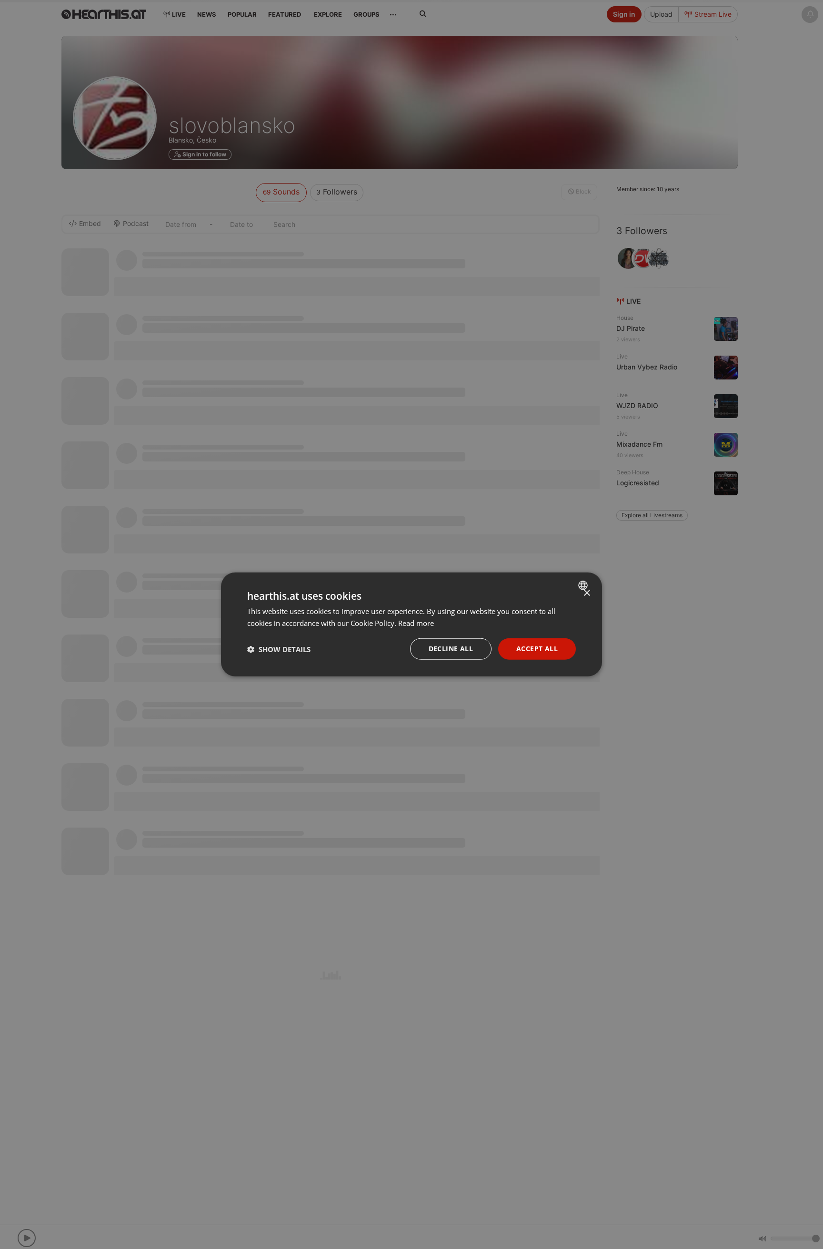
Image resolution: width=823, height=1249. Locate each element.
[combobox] (584, 585)
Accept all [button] (537, 649)
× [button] (586, 593)
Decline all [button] (451, 649)
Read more (416, 623)
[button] (279, 649)
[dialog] (411, 625)
